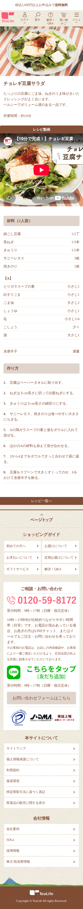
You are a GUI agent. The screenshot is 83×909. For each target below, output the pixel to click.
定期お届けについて (59, 557)
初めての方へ (16, 546)
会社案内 (12, 829)
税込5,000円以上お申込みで (41, 5)
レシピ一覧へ (41, 501)
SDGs (10, 840)
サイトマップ (16, 748)
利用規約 (12, 770)
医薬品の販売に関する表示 (25, 803)
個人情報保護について (22, 759)
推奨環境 (12, 781)
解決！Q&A (52, 569)
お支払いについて (19, 557)
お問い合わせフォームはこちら (41, 698)
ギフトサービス (17, 569)
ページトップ (41, 517)
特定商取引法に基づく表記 (25, 792)
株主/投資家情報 (18, 861)
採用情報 (12, 850)
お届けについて (55, 546)
